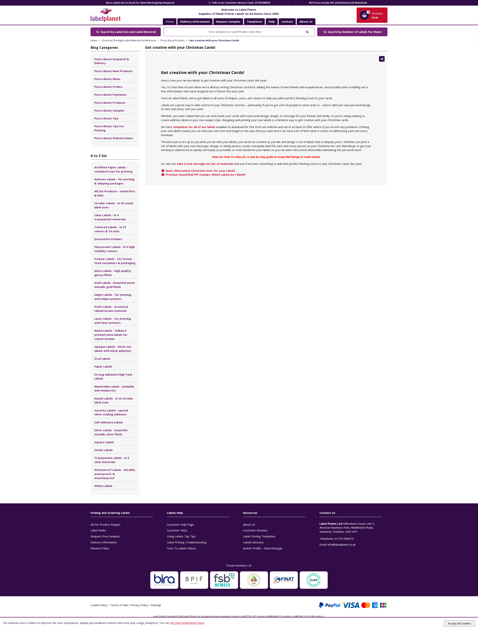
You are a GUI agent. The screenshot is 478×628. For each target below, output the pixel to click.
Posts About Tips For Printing (109, 128)
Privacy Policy (139, 605)
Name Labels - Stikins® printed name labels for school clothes (111, 335)
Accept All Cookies (459, 623)
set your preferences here (187, 623)
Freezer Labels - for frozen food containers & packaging (114, 261)
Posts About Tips (106, 118)
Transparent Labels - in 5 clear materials (111, 460)
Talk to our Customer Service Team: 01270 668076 (240, 2)
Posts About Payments (110, 94)
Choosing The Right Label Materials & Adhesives (129, 40)
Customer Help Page (180, 524)
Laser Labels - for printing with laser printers (112, 321)
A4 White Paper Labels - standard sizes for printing (113, 169)
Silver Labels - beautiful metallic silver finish (110, 432)
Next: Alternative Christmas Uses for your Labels (200, 170)
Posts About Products (173, 40)
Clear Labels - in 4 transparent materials (110, 217)
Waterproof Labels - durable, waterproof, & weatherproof (114, 474)
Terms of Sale (119, 605)
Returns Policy (100, 548)
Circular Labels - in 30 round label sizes (113, 205)
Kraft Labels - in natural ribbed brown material (111, 309)
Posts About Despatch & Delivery (111, 61)
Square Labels (104, 442)
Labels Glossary (253, 542)
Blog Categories (104, 47)
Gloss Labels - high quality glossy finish (112, 273)
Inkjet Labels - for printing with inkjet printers (112, 297)
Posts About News (107, 79)
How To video (233, 157)
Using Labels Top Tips (181, 536)
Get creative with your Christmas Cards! (214, 40)
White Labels (103, 486)
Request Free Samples (105, 536)
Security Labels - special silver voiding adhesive (111, 412)
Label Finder (98, 530)
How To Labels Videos (181, 548)
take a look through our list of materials (205, 164)
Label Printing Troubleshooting (187, 542)
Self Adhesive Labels (108, 422)
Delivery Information (104, 542)
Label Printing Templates (259, 536)
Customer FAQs (177, 530)
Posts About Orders (108, 87)
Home (170, 21)
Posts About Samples (109, 110)
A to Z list (99, 155)
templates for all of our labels (194, 127)
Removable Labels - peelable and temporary (114, 388)
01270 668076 (344, 538)
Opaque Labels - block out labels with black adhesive (112, 349)
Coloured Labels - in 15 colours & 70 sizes (110, 229)
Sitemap (156, 605)
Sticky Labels (103, 450)
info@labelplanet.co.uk (342, 544)
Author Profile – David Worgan (262, 548)
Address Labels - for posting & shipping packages (114, 181)
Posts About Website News (113, 138)
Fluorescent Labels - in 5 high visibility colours (114, 249)
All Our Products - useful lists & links (114, 193)
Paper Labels (103, 366)
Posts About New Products (113, 71)
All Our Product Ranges (105, 524)
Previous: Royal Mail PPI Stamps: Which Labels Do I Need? (205, 174)
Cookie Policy (99, 605)
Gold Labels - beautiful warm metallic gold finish (114, 285)
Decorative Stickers (108, 239)
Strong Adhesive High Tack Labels (113, 376)
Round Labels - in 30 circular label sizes (113, 400)
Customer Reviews (255, 530)
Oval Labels (102, 358)
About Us (249, 524)
